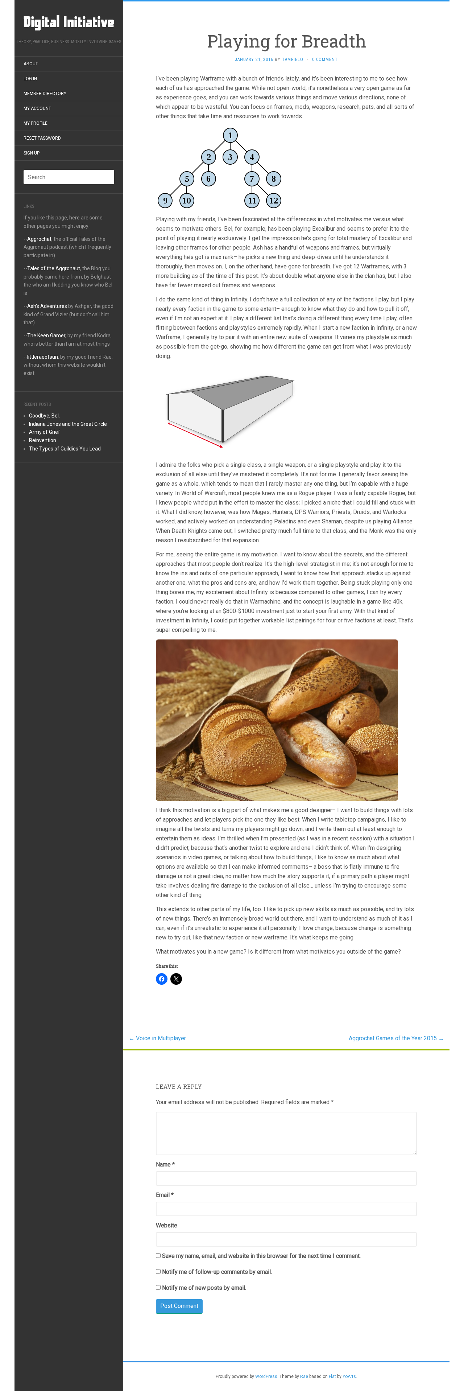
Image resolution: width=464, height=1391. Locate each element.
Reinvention (42, 440)
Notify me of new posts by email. (204, 1287)
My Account (37, 108)
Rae (304, 1376)
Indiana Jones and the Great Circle (68, 424)
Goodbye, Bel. (44, 416)
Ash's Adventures (47, 306)
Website (166, 1225)
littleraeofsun (42, 357)
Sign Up (32, 153)
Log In (30, 78)
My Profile (35, 123)
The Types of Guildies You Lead (65, 449)
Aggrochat (39, 239)
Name (165, 1164)
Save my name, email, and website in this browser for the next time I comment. (261, 1255)
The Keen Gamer (46, 335)
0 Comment (325, 59)
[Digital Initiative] (68, 22)
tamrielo (292, 59)
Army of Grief (44, 432)
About (31, 63)
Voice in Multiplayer (157, 1038)
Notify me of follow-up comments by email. (217, 1271)
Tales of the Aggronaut (53, 268)
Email (165, 1195)
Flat (332, 1376)
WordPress (266, 1376)
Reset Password (42, 138)
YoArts (349, 1376)
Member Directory (45, 93)
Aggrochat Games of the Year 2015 (396, 1038)
